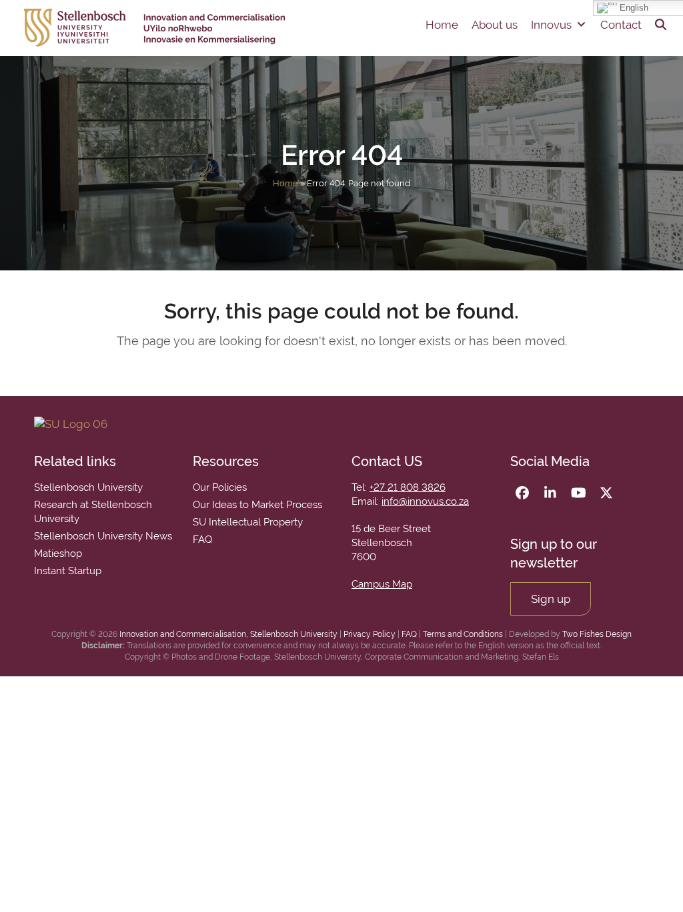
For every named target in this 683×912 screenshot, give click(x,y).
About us (495, 24)
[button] (660, 24)
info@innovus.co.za (425, 501)
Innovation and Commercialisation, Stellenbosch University (228, 634)
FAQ (409, 634)
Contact (621, 24)
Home (442, 24)
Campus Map (382, 584)
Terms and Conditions (463, 634)
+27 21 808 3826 (408, 487)
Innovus (551, 24)
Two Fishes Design (597, 634)
